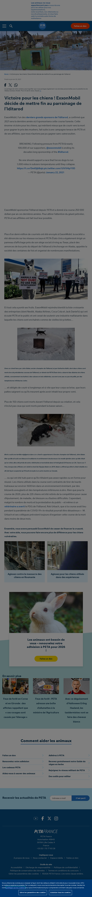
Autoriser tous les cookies (60, 892)
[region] (46, 888)
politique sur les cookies (15, 888)
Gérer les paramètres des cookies (33, 892)
